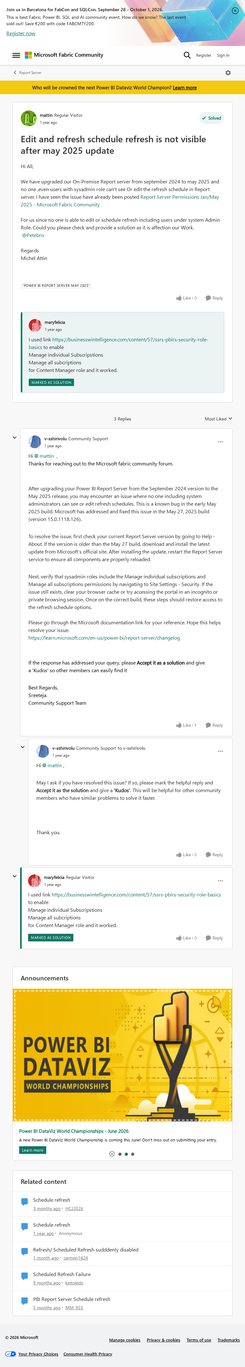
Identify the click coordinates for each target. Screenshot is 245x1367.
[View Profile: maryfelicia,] (35, 325)
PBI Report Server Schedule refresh (71, 1299)
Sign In (223, 55)
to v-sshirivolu (131, 748)
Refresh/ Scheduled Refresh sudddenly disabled (85, 1249)
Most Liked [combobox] (219, 419)
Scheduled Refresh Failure (62, 1274)
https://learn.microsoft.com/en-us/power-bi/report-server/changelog (104, 637)
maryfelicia (55, 322)
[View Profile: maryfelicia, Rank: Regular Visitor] (34, 880)
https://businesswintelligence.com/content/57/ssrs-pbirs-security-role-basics (136, 894)
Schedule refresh (51, 1200)
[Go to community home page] (64, 55)
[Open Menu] (228, 72)
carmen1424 (75, 1258)
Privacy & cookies (163, 1339)
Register (204, 55)
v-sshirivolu (55, 438)
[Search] (187, 55)
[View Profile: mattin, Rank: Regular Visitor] (29, 118)
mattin (46, 115)
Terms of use (199, 1339)
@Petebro (33, 235)
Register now (20, 33)
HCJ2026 (74, 1208)
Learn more (185, 87)
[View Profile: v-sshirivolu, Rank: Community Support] (34, 441)
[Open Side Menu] (16, 55)
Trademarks (229, 1339)
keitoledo (74, 1283)
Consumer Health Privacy (87, 1353)
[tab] (119, 1154)
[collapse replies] (15, 438)
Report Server (30, 72)
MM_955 (74, 1307)
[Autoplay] (112, 1154)
